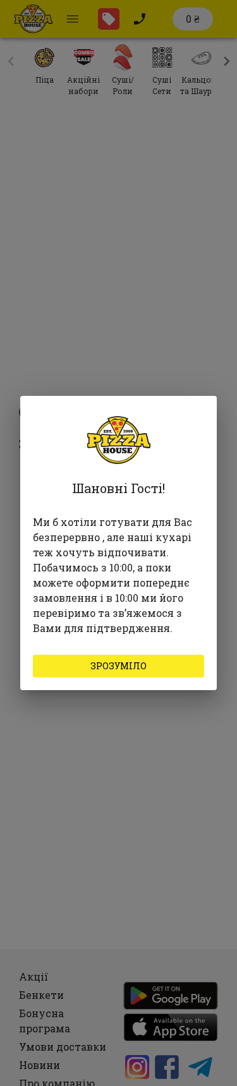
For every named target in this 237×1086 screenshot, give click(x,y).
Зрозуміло (118, 666)
